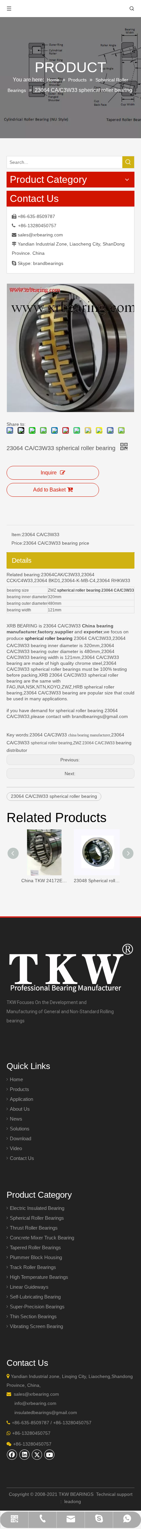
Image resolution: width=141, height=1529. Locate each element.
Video (16, 1148)
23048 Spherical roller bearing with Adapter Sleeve (97, 880)
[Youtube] (49, 1454)
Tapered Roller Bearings (35, 1247)
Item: (16, 534)
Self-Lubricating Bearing (35, 1297)
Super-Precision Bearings (37, 1306)
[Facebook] (12, 1454)
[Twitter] (37, 1454)
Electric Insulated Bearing (37, 1208)
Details (21, 560)
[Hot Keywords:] (128, 162)
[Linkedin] (24, 1454)
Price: (17, 543)
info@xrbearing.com (35, 1403)
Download (20, 1138)
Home (16, 1079)
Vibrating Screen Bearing (36, 1326)
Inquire (49, 472)
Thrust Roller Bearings (34, 1228)
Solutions (20, 1128)
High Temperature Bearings (39, 1277)
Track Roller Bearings (33, 1267)
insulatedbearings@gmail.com (45, 1412)
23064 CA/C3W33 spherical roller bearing (54, 796)
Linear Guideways (29, 1287)
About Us (20, 1109)
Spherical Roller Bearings (37, 1218)
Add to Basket (49, 489)
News (16, 1119)
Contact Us (22, 1158)
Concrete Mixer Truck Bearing (42, 1237)
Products (19, 1089)
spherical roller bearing (48, 638)
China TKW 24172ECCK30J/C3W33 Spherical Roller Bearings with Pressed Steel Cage (44, 880)
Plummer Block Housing (36, 1257)
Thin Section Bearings (33, 1316)
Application (21, 1099)
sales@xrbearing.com (40, 234)
